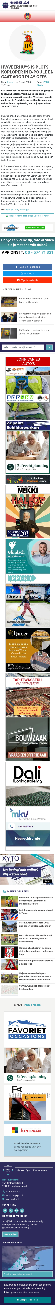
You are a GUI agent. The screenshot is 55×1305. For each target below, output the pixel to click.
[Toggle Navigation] (50, 5)
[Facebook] (5, 1210)
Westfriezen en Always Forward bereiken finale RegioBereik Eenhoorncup (35, 938)
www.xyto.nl (12, 1199)
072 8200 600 (13, 1191)
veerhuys (8, 209)
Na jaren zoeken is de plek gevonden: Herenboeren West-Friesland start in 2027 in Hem (35, 976)
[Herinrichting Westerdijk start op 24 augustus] (9, 964)
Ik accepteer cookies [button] (27, 1300)
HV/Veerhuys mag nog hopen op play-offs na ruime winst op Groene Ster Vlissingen (35, 317)
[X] (11, 1210)
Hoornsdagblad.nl (19, 2)
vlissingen (24, 209)
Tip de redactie (29, 280)
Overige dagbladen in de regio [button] (18, 1274)
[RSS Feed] (22, 1210)
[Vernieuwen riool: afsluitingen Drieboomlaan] (9, 990)
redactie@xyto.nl (14, 1195)
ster (16, 209)
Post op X (29, 273)
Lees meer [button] (33, 1292)
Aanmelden (10, 1234)
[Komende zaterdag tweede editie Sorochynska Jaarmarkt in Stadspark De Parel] (9, 901)
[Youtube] (17, 1210)
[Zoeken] (49, 347)
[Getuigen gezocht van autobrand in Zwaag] (9, 914)
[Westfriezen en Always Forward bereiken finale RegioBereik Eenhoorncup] (9, 939)
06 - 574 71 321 (39, 252)
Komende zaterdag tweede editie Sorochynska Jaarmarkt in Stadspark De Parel (36, 900)
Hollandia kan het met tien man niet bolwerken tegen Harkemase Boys (36, 951)
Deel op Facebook (30, 266)
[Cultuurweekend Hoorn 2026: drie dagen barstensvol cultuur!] (9, 926)
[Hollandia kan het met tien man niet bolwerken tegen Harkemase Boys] (9, 952)
